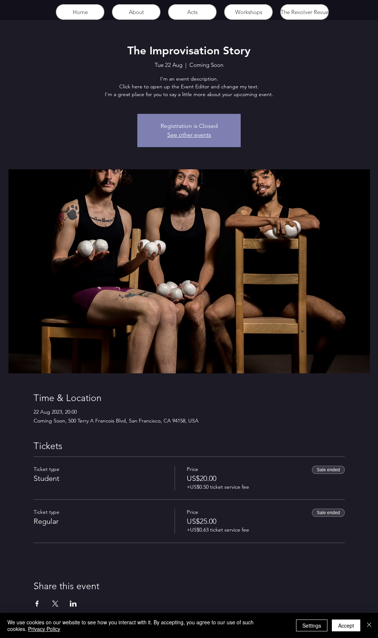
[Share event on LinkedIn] (73, 604)
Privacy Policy (44, 628)
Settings (311, 625)
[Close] (369, 625)
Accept (346, 625)
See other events (189, 134)
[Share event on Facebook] (37, 604)
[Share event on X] (55, 604)
